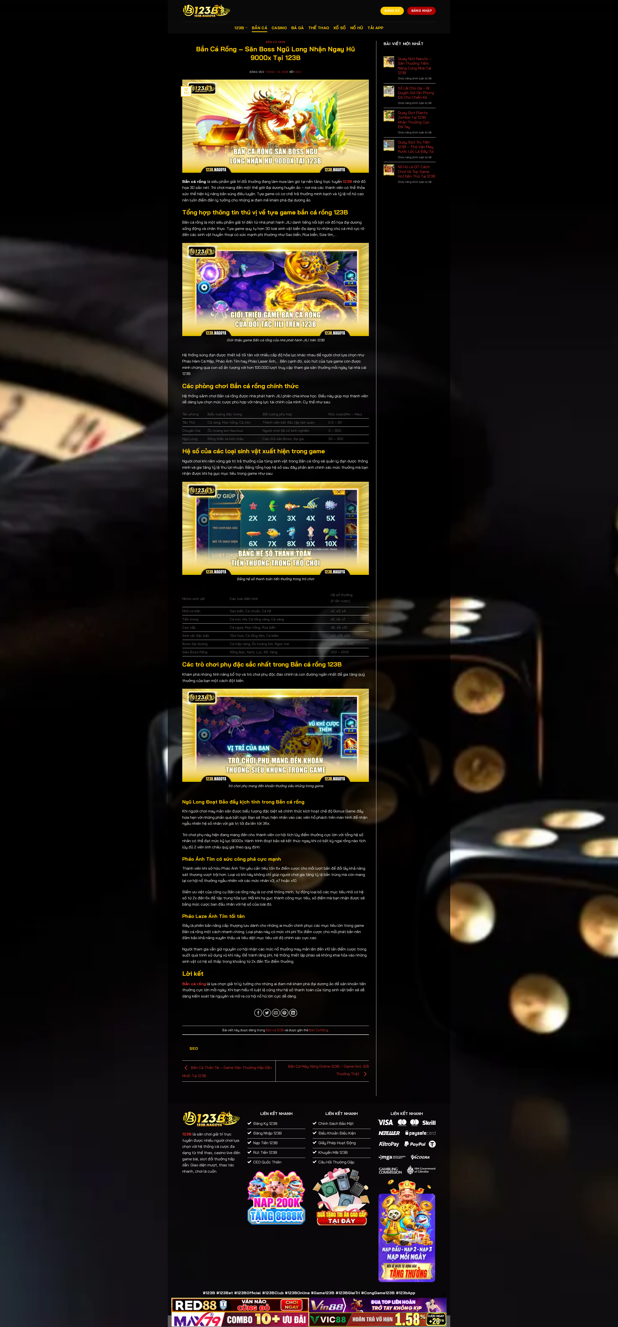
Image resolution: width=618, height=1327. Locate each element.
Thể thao (318, 27)
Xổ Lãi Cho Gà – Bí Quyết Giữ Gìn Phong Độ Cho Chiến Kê (416, 93)
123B (239, 27)
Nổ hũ (356, 27)
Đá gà (297, 27)
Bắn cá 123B (275, 42)
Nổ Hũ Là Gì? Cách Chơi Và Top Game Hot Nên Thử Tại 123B (416, 171)
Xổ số (339, 27)
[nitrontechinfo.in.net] (206, 11)
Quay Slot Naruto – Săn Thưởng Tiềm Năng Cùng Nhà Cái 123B (414, 65)
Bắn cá (259, 27)
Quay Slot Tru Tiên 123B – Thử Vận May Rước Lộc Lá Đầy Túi (416, 147)
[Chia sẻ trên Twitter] (267, 1013)
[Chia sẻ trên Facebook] (258, 1013)
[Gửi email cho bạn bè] (276, 1013)
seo (298, 72)
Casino (279, 27)
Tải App (375, 27)
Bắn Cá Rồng (318, 1030)
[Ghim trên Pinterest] (284, 1013)
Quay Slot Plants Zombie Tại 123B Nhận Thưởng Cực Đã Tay (414, 119)
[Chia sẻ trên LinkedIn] (293, 1013)
